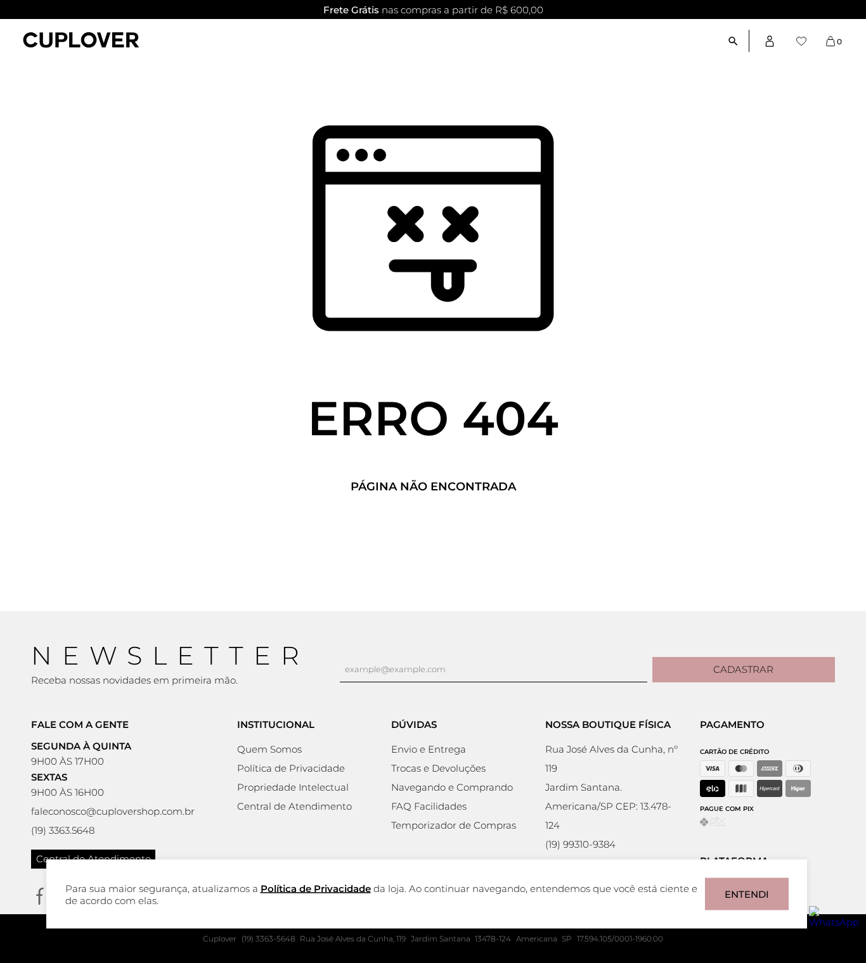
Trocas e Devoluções (438, 768)
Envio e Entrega (428, 749)
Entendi (747, 894)
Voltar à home (433, 529)
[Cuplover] (81, 41)
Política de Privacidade (291, 768)
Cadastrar (743, 669)
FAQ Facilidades (429, 806)
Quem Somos (269, 749)
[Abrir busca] (738, 41)
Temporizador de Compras (453, 825)
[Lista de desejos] (801, 41)
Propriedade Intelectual (293, 787)
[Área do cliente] (770, 41)
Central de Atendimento (93, 859)
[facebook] (39, 896)
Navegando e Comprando (452, 787)
